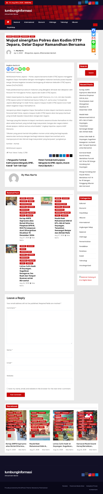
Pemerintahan (24, 210)
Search (83, 66)
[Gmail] (16, 69)
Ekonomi (41, 22)
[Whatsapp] (24, 69)
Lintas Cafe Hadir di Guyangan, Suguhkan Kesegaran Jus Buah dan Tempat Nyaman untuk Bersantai (28, 273)
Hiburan (75, 22)
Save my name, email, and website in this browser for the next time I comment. (39, 389)
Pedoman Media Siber (77, 486)
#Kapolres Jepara (32, 53)
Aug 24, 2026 (24, 283)
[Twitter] (12, 69)
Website (10, 376)
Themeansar (43, 488)
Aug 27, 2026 (24, 238)
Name (10, 350)
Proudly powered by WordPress (15, 488)
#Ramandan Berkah (48, 53)
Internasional (29, 22)
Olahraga (52, 22)
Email (9, 363)
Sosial (32, 36)
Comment (11, 308)
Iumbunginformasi (18, 10)
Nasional (17, 22)
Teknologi (64, 22)
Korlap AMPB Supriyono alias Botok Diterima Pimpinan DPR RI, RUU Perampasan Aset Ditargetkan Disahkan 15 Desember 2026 (28, 226)
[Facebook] (8, 69)
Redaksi (65, 486)
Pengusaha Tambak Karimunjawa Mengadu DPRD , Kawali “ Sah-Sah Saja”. (20, 163)
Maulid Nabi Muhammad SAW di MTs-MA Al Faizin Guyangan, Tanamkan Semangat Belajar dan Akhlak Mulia (63, 225)
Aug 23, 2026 (82, 450)
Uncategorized (85, 265)
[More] (28, 69)
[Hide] (95, 54)
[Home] (8, 22)
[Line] (20, 69)
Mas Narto (20, 51)
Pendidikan (25, 36)
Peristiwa (32, 212)
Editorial (23, 198)
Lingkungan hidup (26, 204)
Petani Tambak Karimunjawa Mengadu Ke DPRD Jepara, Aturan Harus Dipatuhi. (54, 163)
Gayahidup (11, 27)
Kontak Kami (93, 490)
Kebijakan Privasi (91, 486)
